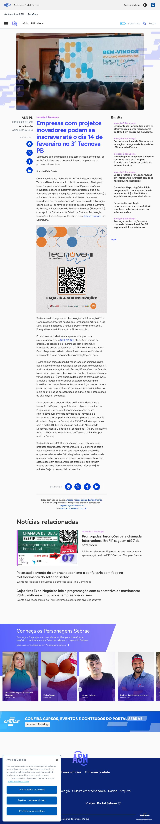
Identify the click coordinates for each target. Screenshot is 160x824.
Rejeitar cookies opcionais (32, 800)
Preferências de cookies (31, 811)
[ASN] (80, 758)
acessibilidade (132, 5)
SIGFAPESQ (67, 340)
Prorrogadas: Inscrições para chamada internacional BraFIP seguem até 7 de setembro (112, 540)
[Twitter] (29, 153)
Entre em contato (97, 772)
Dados (112, 791)
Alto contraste (145, 5)
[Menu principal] (6, 23)
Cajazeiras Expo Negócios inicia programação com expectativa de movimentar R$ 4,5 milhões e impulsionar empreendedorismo (78, 593)
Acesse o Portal (36, 724)
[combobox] (33, 14)
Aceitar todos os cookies (32, 789)
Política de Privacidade (18, 781)
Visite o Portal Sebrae (101, 803)
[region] (31, 788)
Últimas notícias (69, 772)
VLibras (152, 5)
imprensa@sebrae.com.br (72, 505)
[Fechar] (57, 759)
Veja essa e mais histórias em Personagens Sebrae (41, 645)
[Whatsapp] (29, 144)
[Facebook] (29, 161)
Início (25, 23)
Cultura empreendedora (89, 791)
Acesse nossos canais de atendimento (84, 499)
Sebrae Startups (92, 216)
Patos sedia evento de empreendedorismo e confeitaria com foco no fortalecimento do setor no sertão (70, 575)
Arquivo (125, 791)
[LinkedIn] (29, 170)
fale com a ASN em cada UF (73, 508)
